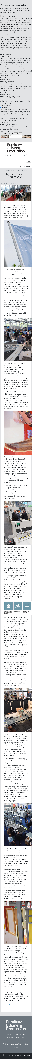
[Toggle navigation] (28, 161)
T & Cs (5, 1044)
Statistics (5, 107)
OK (20, 134)
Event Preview (11, 183)
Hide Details (9, 133)
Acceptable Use (16, 1044)
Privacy (26, 1044)
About (23, 1037)
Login (20, 166)
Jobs (17, 1037)
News (16, 1034)
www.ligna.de (9, 1004)
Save (16, 134)
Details (2, 133)
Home (3, 183)
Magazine (9, 1037)
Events (22, 1034)
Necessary (8, 16)
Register (27, 166)
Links (16, 1047)
